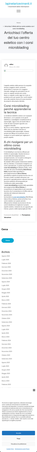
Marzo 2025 (5, 300)
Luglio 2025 (5, 285)
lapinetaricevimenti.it (18, 3)
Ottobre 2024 (6, 318)
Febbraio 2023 (6, 384)
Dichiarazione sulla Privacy (22, 449)
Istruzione (7, 217)
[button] (34, 390)
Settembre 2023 (7, 359)
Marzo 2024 (5, 337)
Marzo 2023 (5, 381)
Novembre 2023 (7, 351)
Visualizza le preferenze (18, 444)
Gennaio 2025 (6, 307)
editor (11, 64)
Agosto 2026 (6, 256)
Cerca (4, 229)
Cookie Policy (10, 449)
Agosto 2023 (6, 362)
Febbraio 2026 (6, 263)
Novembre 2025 (7, 274)
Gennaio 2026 (6, 267)
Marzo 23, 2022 (14, 67)
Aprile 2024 (5, 333)
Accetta (18, 433)
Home (19, 23)
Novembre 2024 (7, 315)
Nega (18, 438)
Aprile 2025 (5, 296)
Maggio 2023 (6, 373)
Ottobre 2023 (6, 355)
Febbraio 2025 (6, 304)
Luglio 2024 (5, 329)
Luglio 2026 (5, 259)
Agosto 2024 (6, 326)
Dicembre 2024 (7, 311)
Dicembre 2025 (7, 271)
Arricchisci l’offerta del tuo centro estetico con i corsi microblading (19, 27)
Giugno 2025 (6, 289)
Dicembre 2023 (7, 348)
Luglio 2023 (5, 366)
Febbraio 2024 (6, 340)
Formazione (26, 215)
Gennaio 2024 (6, 344)
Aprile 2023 (5, 377)
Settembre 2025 (7, 278)
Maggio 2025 (6, 293)
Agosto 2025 (6, 282)
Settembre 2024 (7, 322)
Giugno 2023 (6, 370)
